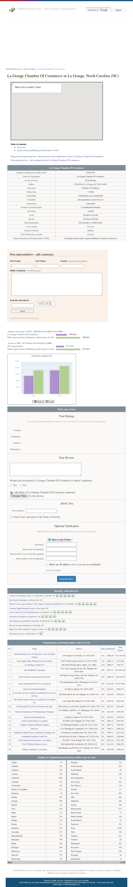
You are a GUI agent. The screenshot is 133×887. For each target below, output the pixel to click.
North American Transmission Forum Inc (34, 676)
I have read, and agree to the (36, 516)
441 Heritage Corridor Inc (34, 664)
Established (110, 648)
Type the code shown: (19, 300)
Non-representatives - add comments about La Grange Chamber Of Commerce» (45, 160)
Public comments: (25, 270)
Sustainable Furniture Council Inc (34, 736)
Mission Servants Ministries (20, 625)
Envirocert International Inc (34, 717)
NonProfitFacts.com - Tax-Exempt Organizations (46, 8)
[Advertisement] (66, 43)
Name (34, 648)
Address (79, 648)
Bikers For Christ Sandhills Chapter (23, 629)
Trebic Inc (34, 728)
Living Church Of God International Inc (24, 612)
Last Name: (40, 261)
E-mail (73, 261)
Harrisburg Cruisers (16, 633)
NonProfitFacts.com (14, 69)
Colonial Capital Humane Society (22, 608)
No (24, 485)
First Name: (15, 261)
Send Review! (66, 578)
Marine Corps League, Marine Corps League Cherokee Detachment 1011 (37, 604)
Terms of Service (51, 516)
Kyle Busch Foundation (18, 600)
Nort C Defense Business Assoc (34, 744)
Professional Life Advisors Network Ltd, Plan (34, 706)
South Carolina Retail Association (35, 720)
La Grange (89, 184)
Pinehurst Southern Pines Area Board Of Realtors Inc (34, 732)
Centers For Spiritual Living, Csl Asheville (25, 595)
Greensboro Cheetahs (17, 616)
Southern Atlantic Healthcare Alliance (34, 724)
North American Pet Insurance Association (34, 740)
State (103, 648)
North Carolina (29, 69)
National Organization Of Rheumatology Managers (34, 711)
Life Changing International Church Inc (24, 621)
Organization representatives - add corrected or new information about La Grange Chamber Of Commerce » (57, 156)
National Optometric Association (34, 749)
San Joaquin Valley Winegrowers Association (34, 661)
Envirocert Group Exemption (34, 689)
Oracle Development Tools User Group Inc (34, 683)
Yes (15, 485)
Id (8, 648)
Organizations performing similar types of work (38, 150)
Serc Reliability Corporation (34, 670)
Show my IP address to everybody (74, 564)
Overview (21, 147)
